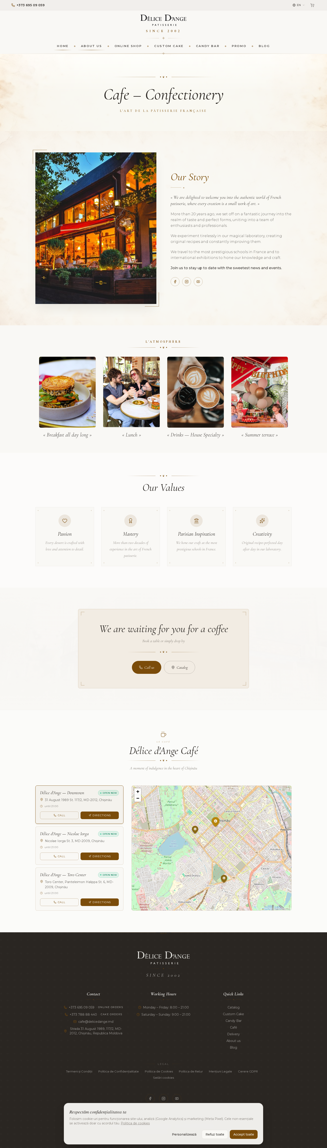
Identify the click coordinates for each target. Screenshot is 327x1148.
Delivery (233, 1034)
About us (91, 46)
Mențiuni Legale (220, 1071)
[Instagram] (186, 281)
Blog (264, 46)
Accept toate (243, 1134)
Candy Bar (207, 46)
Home (62, 46)
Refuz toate (215, 1134)
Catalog (182, 667)
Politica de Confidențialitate (118, 1071)
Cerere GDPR (248, 1071)
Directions (102, 815)
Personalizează (184, 1134)
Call (61, 815)
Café (233, 1027)
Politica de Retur (191, 1071)
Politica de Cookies (159, 1071)
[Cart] (312, 5)
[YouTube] (198, 281)
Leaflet (267, 909)
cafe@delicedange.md (95, 1022)
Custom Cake (169, 46)
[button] (220, 833)
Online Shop (128, 46)
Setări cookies (163, 1077)
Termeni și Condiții (79, 1071)
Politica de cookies (135, 1123)
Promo (239, 46)
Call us (149, 667)
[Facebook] (175, 281)
